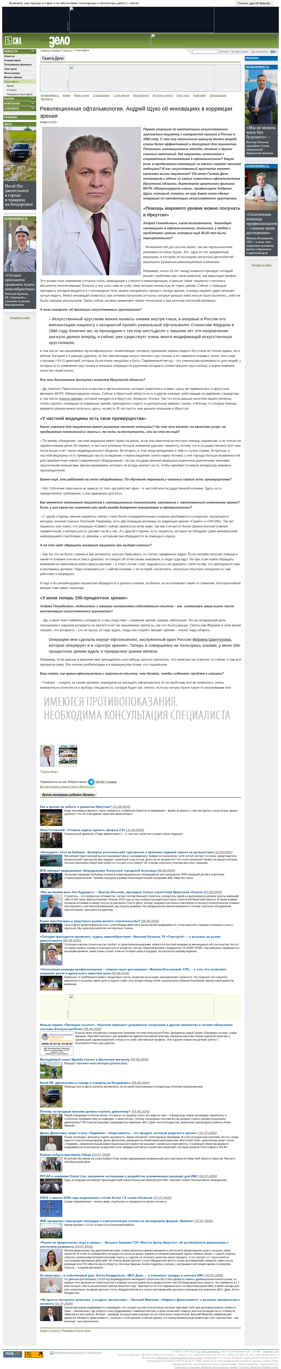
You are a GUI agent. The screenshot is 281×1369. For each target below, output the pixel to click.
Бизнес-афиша (13, 77)
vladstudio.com (271, 1351)
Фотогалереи (12, 73)
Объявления (141, 95)
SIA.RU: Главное (106, 781)
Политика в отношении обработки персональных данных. (206, 1367)
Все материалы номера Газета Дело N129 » (67, 786)
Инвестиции (81, 95)
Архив (10, 85)
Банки (66, 95)
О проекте (11, 108)
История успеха (163, 95)
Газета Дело (11, 81)
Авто (8, 124)
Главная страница (50, 50)
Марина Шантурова (212, 639)
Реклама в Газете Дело (19, 94)
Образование (217, 95)
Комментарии (12, 60)
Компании (12, 103)
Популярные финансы (18, 64)
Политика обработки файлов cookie (259, 1367)
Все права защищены (208, 1351)
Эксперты (47, 98)
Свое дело (10, 69)
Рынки (9, 98)
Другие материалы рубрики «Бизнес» (68, 794)
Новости (67, 50)
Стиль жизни (121, 95)
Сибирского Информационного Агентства (178, 1357)
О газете (11, 90)
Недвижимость (16, 218)
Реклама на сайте (20, 317)
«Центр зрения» (71, 398)
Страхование (101, 95)
